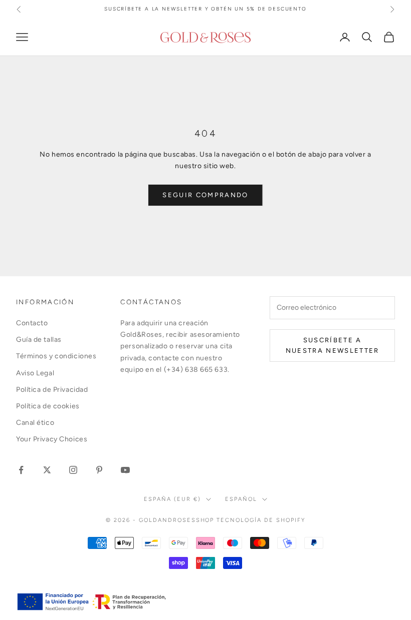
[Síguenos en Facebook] (21, 470)
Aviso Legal (35, 373)
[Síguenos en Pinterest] (99, 470)
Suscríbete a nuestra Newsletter (332, 345)
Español (241, 499)
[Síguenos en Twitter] (47, 470)
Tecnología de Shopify (261, 520)
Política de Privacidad (52, 389)
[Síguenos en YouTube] (125, 470)
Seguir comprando (205, 195)
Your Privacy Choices (51, 439)
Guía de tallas (39, 339)
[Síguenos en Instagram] (73, 470)
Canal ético (35, 422)
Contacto (32, 323)
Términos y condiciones (56, 356)
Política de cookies (48, 406)
